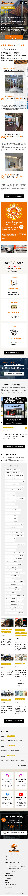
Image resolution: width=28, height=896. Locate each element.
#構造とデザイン (10, 595)
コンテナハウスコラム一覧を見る (14, 720)
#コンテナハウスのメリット (12, 512)
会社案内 (7, 880)
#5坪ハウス (16, 470)
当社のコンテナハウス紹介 (15, 865)
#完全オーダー (9, 572)
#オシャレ (8, 484)
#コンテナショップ (10, 498)
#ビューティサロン (10, 550)
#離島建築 (19, 610)
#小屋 (16, 572)
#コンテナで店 (20, 498)
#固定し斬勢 (14, 567)
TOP (6, 859)
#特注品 (7, 598)
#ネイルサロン (20, 544)
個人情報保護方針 (9, 887)
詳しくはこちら (14, 37)
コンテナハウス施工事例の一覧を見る (14, 446)
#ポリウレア (21, 552)
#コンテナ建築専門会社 (11, 527)
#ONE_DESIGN (19, 475)
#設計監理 (8, 607)
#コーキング (18, 490)
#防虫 (7, 610)
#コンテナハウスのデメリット (13, 510)
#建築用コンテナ (10, 578)
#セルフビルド (9, 535)
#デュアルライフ (10, 541)
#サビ (20, 527)
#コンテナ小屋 (9, 524)
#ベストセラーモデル (11, 552)
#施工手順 (13, 584)
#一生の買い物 (9, 558)
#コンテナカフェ (10, 492)
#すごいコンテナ (19, 532)
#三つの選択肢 (18, 558)
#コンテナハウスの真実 (11, 521)
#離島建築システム (10, 613)
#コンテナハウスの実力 (11, 515)
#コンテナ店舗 (18, 524)
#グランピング (9, 490)
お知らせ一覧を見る (21, 765)
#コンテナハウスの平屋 (11, 518)
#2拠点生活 (8, 470)
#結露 (7, 601)
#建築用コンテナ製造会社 (12, 581)
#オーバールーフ (20, 481)
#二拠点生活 (9, 561)
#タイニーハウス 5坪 (10, 538)
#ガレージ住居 (19, 487)
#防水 (20, 607)
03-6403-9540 (12, 856)
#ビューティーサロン (11, 547)
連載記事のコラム (9, 875)
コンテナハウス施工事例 (10, 871)
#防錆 (12, 610)
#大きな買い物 (17, 570)
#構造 (7, 593)
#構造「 (13, 593)
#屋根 (22, 572)
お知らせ (7, 882)
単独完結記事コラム (9, 873)
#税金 (13, 598)
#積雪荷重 (20, 598)
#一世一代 (20, 555)
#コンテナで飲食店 (10, 501)
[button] (12, 38)
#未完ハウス (9, 590)
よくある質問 (8, 878)
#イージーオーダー (18, 478)
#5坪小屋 (15, 472)
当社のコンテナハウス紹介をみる (14, 196)
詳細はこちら (5, 238)
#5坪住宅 (8, 472)
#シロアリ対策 (9, 532)
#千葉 (7, 567)
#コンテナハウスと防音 (11, 507)
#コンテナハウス (10, 504)
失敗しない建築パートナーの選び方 (17, 866)
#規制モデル (14, 604)
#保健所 (19, 564)
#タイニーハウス (19, 535)
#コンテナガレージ (10, 495)
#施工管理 (21, 584)
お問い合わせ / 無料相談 (10, 885)
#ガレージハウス (10, 487)
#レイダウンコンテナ (11, 555)
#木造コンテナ (17, 587)
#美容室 (13, 601)
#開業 (14, 607)
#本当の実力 (17, 590)
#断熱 (7, 584)
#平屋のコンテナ (15, 575)
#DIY (21, 472)
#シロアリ (16, 530)
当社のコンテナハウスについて (12, 862)
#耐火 (19, 601)
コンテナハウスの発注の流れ (15, 868)
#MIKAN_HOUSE (9, 475)
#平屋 (7, 575)
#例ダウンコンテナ (10, 564)
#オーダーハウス (10, 481)
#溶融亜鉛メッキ (20, 595)
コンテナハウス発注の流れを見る (14, 373)
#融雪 (7, 604)
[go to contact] (21, 2)
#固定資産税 (9, 570)
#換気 (21, 581)
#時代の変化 (9, 587)
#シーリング (9, 530)
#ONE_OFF (8, 478)
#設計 (21, 604)
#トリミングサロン (10, 544)
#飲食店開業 (20, 613)
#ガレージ (15, 484)
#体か (15, 561)
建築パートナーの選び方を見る (14, 352)
